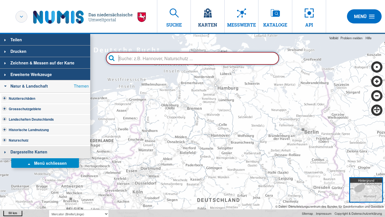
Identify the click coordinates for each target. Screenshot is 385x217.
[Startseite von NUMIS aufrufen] (89, 17)
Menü (360, 16)
